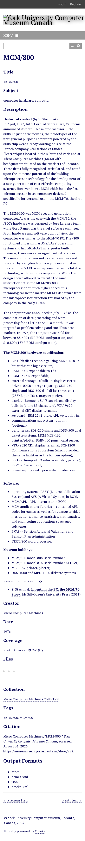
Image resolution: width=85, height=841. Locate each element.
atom (15, 772)
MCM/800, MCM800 (18, 717)
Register (76, 4)
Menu (8, 35)
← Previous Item (15, 800)
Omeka (40, 831)
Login (62, 4)
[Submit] (79, 46)
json (15, 782)
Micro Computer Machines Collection (31, 699)
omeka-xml (20, 786)
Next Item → (72, 800)
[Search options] (72, 46)
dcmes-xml (20, 777)
